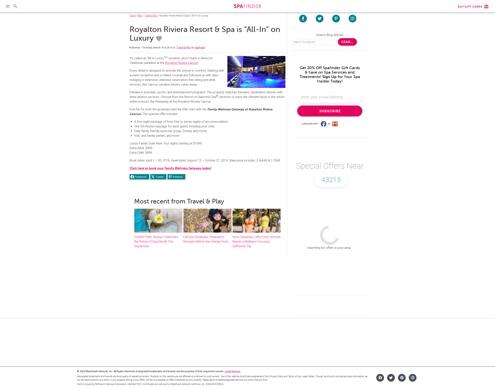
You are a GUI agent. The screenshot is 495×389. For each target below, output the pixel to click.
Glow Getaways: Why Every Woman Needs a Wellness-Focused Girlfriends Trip (256, 241)
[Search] (15, 6)
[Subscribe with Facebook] (323, 124)
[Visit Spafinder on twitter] (319, 18)
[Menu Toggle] (7, 6)
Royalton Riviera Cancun (181, 63)
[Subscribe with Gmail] (335, 124)
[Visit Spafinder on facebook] (303, 18)
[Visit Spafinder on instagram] (352, 18)
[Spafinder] (247, 6)
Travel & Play (150, 15)
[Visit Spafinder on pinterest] (336, 18)
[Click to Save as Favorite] (158, 38)
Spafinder (200, 47)
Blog (140, 15)
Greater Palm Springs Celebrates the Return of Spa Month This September (156, 241)
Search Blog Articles (330, 35)
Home (133, 15)
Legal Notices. (233, 371)
